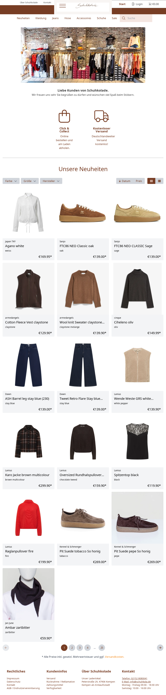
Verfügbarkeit (54, 688)
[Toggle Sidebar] (62, 6)
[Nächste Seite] (160, 647)
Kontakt (11, 684)
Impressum (13, 678)
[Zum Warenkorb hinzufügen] (49, 618)
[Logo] (87, 6)
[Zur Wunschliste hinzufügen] (42, 618)
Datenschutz (13, 681)
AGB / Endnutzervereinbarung (23, 688)
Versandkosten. (114, 657)
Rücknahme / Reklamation (61, 681)
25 (102, 647)
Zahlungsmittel (55, 684)
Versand (51, 678)
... (95, 647)
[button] (11, 181)
